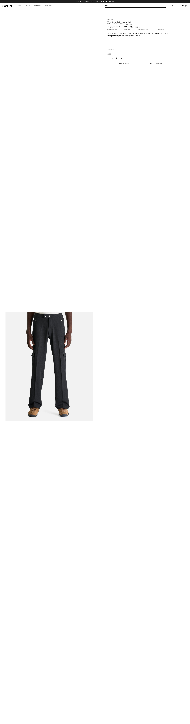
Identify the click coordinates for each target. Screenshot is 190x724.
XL (121, 58)
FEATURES (128, 29)
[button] (135, 5)
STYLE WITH (160, 29)
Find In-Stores (156, 63)
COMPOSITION (143, 29)
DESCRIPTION (112, 29)
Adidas (110, 19)
